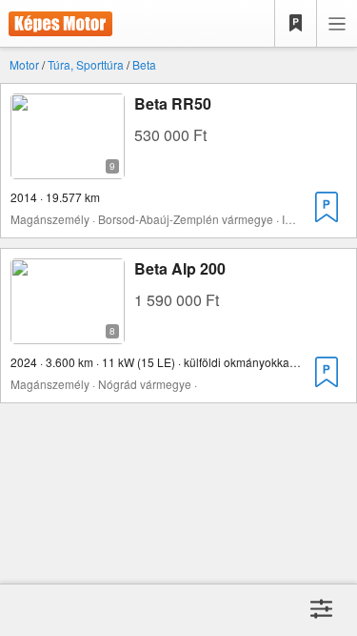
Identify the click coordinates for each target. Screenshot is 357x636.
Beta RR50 (172, 103)
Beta (144, 64)
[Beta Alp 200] (67, 332)
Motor (24, 64)
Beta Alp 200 (180, 268)
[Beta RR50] (67, 167)
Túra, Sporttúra (86, 64)
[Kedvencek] (296, 24)
